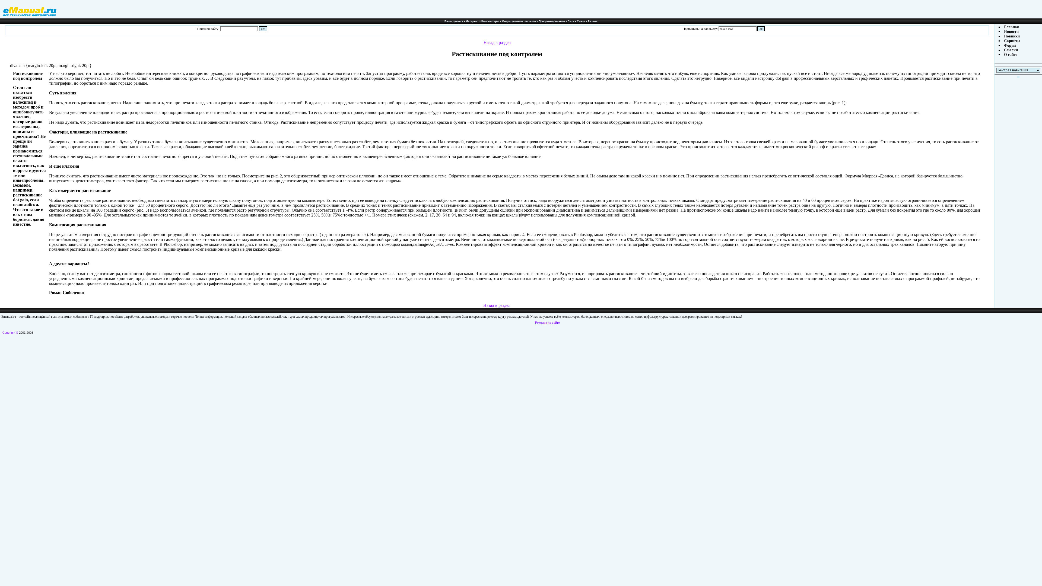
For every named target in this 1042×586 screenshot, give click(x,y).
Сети (571, 21)
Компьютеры (490, 21)
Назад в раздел (497, 42)
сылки (1012, 50)
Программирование (552, 21)
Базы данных (453, 21)
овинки (1013, 36)
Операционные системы (519, 21)
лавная (1012, 27)
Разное (593, 21)
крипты (1013, 41)
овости (1013, 32)
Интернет (472, 21)
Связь (581, 21)
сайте (1012, 55)
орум (1011, 45)
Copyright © (10, 332)
